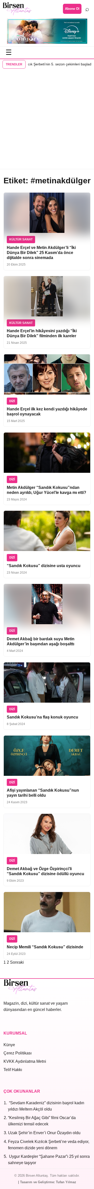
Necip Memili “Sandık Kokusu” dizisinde (45, 947)
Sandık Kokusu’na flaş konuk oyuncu (42, 717)
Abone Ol (72, 9)
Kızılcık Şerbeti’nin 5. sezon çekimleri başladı (48, 64)
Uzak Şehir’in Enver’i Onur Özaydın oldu (44, 1133)
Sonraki (17, 962)
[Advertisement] (47, 119)
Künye (9, 1045)
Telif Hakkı (13, 1070)
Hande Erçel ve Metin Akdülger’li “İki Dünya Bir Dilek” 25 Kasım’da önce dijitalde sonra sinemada (41, 252)
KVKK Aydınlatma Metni (25, 1061)
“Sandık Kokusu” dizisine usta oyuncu (43, 566)
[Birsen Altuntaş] (17, 9)
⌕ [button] (87, 9)
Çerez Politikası (18, 1053)
